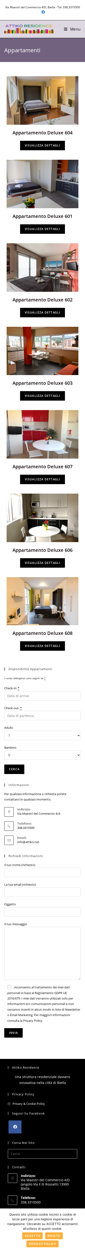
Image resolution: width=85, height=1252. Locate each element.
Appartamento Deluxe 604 (42, 132)
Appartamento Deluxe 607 (42, 466)
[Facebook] (14, 1126)
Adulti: (8, 728)
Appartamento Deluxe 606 (42, 550)
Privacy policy (42, 1244)
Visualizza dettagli (42, 145)
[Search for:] (42, 1153)
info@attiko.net (28, 842)
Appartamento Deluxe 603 (42, 383)
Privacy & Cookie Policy (29, 1104)
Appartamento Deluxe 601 (42, 216)
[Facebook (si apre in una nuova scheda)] (42, 12)
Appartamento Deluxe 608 (42, 633)
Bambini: (10, 747)
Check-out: (13, 708)
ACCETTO (32, 1236)
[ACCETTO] (79, 1230)
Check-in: (11, 688)
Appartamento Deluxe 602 (42, 299)
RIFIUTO (53, 1236)
